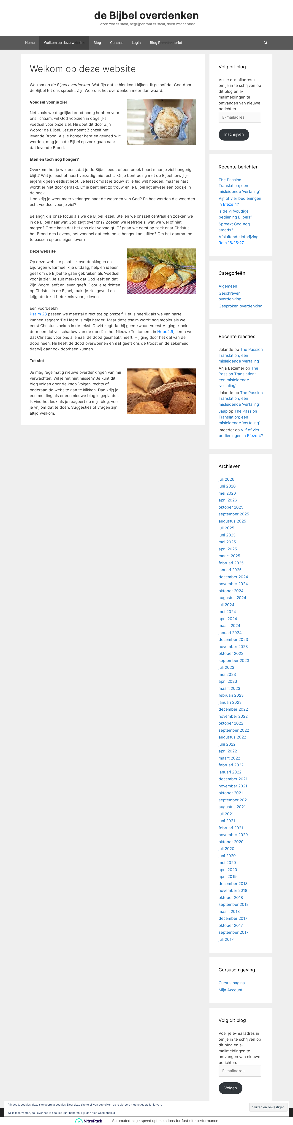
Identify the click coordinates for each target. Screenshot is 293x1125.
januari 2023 (230, 702)
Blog (97, 42)
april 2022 (228, 751)
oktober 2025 (231, 507)
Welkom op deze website (64, 42)
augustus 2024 (232, 597)
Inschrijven (234, 134)
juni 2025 (227, 535)
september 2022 (234, 730)
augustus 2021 (232, 807)
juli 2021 (226, 814)
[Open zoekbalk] (265, 43)
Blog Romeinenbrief (166, 42)
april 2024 (228, 618)
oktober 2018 (231, 897)
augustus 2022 (232, 737)
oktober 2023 (231, 653)
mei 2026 (227, 493)
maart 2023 (229, 688)
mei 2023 (227, 674)
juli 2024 (226, 604)
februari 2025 (231, 563)
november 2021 (233, 786)
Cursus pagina (232, 983)
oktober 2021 (231, 793)
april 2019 (228, 876)
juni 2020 (227, 855)
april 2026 (228, 500)
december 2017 (233, 918)
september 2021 (234, 800)
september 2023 (234, 660)
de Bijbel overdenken (146, 15)
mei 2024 (227, 611)
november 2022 (233, 716)
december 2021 (233, 779)
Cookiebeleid (106, 1112)
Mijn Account (230, 990)
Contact (116, 42)
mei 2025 (227, 542)
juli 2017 (226, 939)
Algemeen (228, 286)
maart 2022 (229, 758)
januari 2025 (230, 570)
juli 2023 (226, 667)
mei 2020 (227, 862)
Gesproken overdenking (240, 306)
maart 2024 (229, 625)
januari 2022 (230, 772)
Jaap (223, 411)
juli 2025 (226, 528)
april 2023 (228, 681)
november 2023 (233, 646)
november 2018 (233, 890)
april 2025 (228, 549)
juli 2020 (226, 848)
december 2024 (233, 577)
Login (136, 42)
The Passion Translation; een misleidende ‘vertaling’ (239, 186)
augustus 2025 (232, 521)
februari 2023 (231, 695)
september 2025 (234, 514)
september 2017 (234, 932)
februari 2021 (231, 828)
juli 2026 (226, 479)
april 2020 (228, 869)
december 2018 (233, 883)
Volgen (230, 1088)
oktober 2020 (231, 842)
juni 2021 (227, 820)
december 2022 (233, 709)
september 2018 (234, 904)
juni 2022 (227, 744)
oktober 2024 (231, 591)
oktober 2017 (231, 925)
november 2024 (233, 583)
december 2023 (233, 639)
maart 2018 (229, 911)
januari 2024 (230, 632)
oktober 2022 (231, 723)
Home (30, 42)
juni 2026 (227, 486)
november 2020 (233, 834)
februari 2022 (231, 765)
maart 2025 (229, 556)
